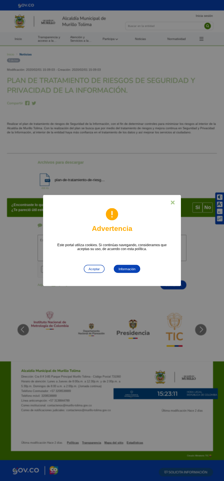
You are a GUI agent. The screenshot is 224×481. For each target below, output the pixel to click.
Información (127, 269)
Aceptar (94, 269)
